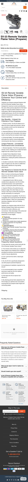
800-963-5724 (15, 454)
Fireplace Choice (11, 476)
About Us (14, 424)
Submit (21, 411)
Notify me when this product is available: (12, 48)
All (6, 11)
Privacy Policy (9, 55)
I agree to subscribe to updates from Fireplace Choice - (14, 415)
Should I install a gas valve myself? (11, 371)
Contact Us (14, 431)
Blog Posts (14, 446)
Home (2, 11)
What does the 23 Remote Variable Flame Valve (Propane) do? (12, 347)
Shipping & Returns (14, 435)
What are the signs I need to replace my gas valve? (12, 366)
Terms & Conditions (14, 442)
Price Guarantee (14, 439)
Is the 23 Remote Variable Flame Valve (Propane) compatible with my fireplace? (12, 376)
